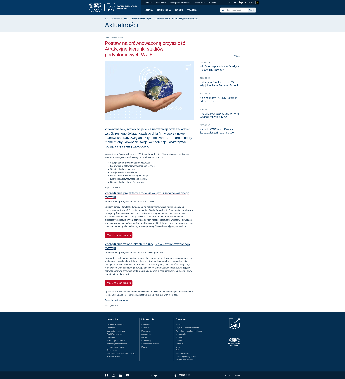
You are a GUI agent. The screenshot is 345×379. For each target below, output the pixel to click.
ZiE (106, 19)
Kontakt (212, 2)
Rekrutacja (164, 9)
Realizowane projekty (116, 347)
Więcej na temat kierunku (119, 235)
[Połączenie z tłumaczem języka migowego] (240, 2)
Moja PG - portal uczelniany (187, 328)
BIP (177, 350)
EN (235, 2)
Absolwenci (161, 2)
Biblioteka (111, 337)
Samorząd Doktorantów (117, 344)
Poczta (179, 324)
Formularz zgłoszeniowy (116, 300)
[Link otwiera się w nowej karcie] (106, 375)
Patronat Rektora (114, 356)
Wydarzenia (200, 2)
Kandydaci (145, 324)
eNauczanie (181, 334)
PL (230, 2)
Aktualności (115, 19)
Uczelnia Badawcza (115, 324)
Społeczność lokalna (150, 344)
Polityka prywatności (184, 360)
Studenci (148, 2)
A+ (249, 2)
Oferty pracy (112, 350)
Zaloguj (237, 375)
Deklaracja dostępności (186, 356)
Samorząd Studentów (116, 340)
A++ (252, 2)
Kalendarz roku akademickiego (189, 331)
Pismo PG (180, 344)
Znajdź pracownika (115, 334)
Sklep (178, 347)
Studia (148, 9)
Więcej (237, 56)
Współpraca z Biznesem (180, 2)
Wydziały (111, 328)
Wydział (192, 9)
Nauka (179, 9)
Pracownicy (146, 340)
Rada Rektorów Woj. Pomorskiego (121, 353)
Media (144, 347)
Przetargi (179, 337)
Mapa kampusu (182, 353)
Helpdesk (180, 340)
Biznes (144, 337)
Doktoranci (146, 331)
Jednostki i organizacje (116, 331)
